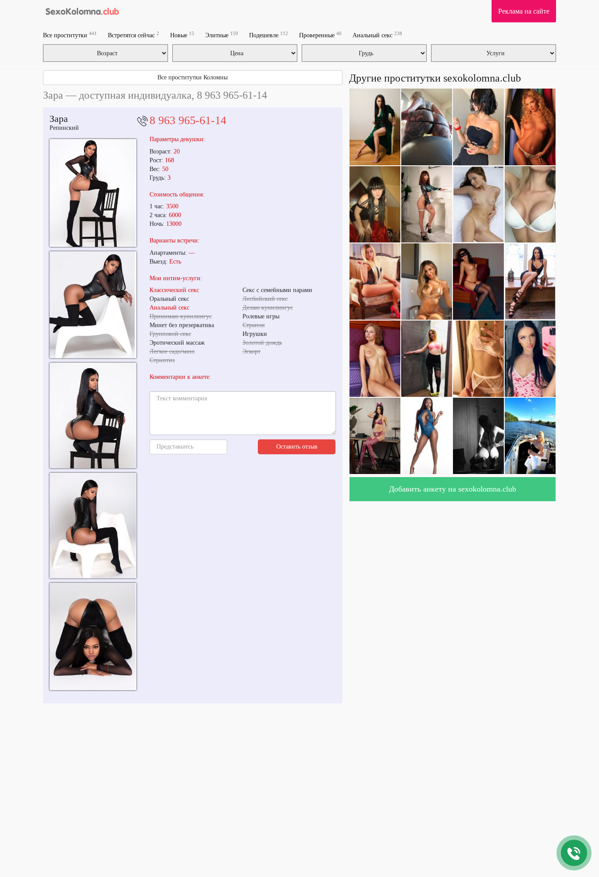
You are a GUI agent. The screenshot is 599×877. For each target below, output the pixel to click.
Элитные (221, 35)
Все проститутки (70, 35)
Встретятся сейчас (133, 35)
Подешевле (268, 35)
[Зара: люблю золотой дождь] (93, 193)
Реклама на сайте (523, 11)
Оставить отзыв (296, 446)
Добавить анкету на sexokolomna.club (452, 489)
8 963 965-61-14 (188, 120)
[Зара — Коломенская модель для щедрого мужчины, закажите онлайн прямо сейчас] (93, 636)
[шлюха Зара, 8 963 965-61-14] (93, 525)
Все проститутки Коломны (192, 77)
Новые (182, 35)
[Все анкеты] (82, 11)
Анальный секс (377, 35)
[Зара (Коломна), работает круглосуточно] (93, 304)
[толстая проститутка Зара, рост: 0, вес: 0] (93, 415)
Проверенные (320, 35)
